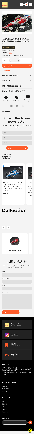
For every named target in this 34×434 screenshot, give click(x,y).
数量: (5, 60)
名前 (3, 272)
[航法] (30, 4)
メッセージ (5, 292)
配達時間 (4, 406)
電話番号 (4, 285)
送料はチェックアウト (10, 55)
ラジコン (4, 391)
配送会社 (4, 404)
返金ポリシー (5, 412)
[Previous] (3, 227)
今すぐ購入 (7, 70)
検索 (3, 401)
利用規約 (4, 409)
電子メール (5, 278)
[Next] (8, 227)
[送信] (30, 422)
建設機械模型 (5, 389)
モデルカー (5, 386)
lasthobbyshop (14, 335)
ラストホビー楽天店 (16, 325)
